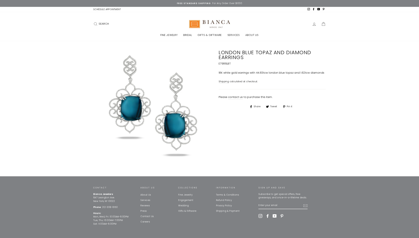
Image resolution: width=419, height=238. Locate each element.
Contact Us (147, 216)
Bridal (187, 35)
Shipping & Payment (228, 211)
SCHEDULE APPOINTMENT (107, 9)
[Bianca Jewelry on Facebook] (268, 216)
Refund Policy (224, 200)
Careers (145, 221)
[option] (209, 3)
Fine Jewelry (169, 35)
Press (143, 211)
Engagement (185, 200)
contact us (235, 97)
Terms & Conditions (227, 194)
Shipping (224, 81)
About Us (251, 35)
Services (234, 35)
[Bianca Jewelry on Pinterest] (282, 216)
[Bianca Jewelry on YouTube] (275, 216)
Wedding (183, 205)
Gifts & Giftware (210, 35)
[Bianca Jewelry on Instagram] (260, 216)
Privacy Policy (224, 205)
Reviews (145, 205)
